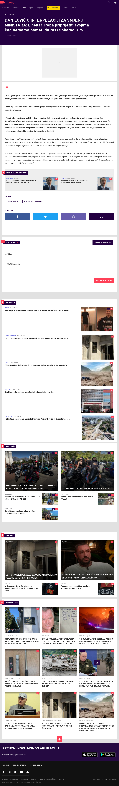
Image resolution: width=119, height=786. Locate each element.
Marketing (14, 779)
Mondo (6, 765)
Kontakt (34, 779)
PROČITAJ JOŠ (12, 603)
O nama (5, 779)
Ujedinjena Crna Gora (33, 202)
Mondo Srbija (19, 765)
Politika (11, 15)
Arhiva (61, 779)
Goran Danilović (13, 202)
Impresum (24, 779)
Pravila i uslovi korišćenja (31, 782)
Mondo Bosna (36, 765)
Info (6, 15)
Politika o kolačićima (48, 779)
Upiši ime (8, 254)
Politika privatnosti (10, 782)
